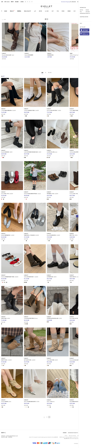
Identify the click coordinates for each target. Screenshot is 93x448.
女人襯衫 (47, 11)
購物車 (12, 1)
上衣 (35, 11)
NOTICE (81, 10)
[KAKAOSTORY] (32, 1)
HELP (81, 23)
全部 (42, 72)
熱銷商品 (19, 11)
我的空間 (16, 1)
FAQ (81, 11)
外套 (58, 11)
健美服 (69, 11)
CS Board (3, 435)
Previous (4, 19)
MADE (5, 11)
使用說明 (64, 432)
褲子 (53, 11)
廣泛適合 (50, 72)
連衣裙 (40, 11)
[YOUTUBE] (29, 1)
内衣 (74, 11)
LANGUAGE (68, 1)
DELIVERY (88, 11)
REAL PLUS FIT (27, 11)
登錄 (2, 1)
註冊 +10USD (7, 1)
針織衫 (63, 11)
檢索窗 (22, 1)
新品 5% (12, 11)
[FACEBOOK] (27, 1)
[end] (49, 417)
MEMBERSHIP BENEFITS (85, 13)
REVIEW (87, 10)
